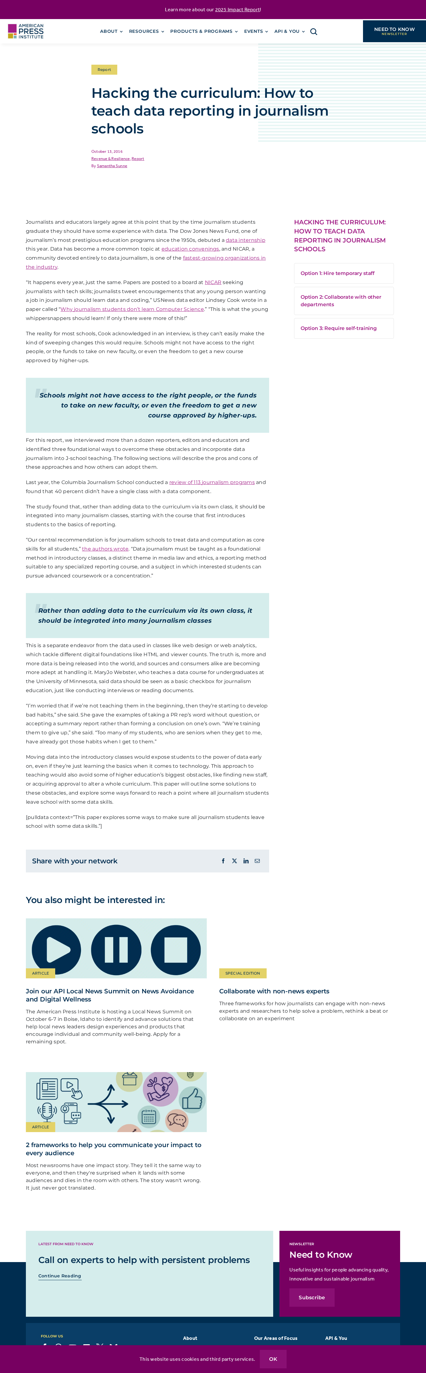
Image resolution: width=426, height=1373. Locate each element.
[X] (234, 861)
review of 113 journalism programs (212, 482)
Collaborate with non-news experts (274, 991)
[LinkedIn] (246, 861)
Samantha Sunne (112, 165)
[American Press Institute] (25, 21)
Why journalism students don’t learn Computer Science (132, 309)
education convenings (190, 249)
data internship (245, 240)
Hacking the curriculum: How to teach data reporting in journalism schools (340, 235)
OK (273, 1359)
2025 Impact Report (237, 9)
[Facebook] (223, 861)
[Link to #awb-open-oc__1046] (313, 31)
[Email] (257, 861)
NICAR (213, 282)
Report (138, 158)
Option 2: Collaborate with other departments (341, 300)
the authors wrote (105, 549)
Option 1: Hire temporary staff (338, 273)
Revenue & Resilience (110, 158)
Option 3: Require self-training (339, 328)
